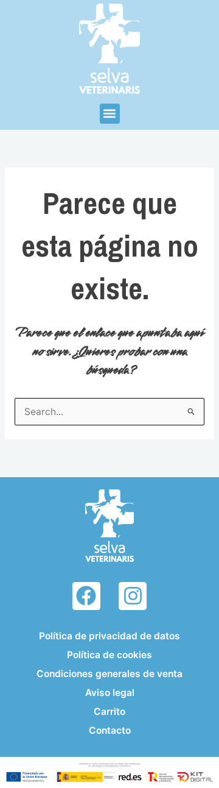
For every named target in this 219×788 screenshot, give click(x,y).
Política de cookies (109, 655)
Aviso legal (109, 692)
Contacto (110, 730)
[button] (110, 114)
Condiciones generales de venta (109, 674)
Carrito (109, 711)
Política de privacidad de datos (109, 636)
